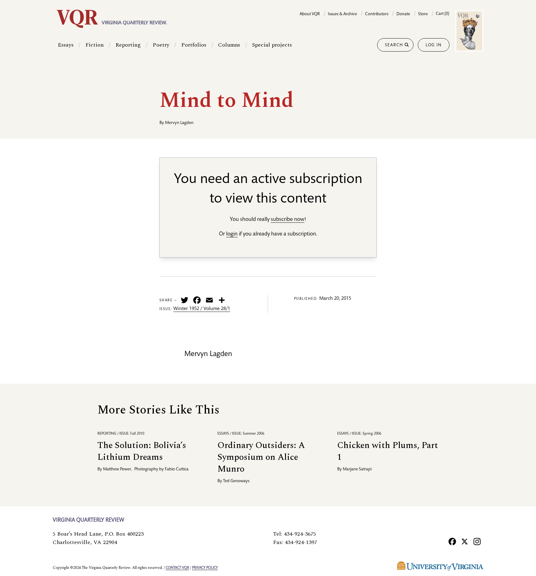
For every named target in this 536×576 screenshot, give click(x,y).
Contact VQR (177, 568)
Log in (434, 45)
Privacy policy (205, 568)
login (232, 234)
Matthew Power (117, 469)
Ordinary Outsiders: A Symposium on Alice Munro (261, 457)
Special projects (272, 45)
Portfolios (193, 45)
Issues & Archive (342, 14)
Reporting (128, 45)
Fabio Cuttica (177, 469)
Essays (66, 45)
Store (423, 14)
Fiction (94, 45)
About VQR (310, 14)
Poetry (161, 45)
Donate (403, 14)
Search (394, 45)
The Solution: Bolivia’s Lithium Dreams (141, 451)
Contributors (376, 14)
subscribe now (287, 219)
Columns (229, 45)
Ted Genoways (236, 481)
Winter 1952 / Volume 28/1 (201, 309)
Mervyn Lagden (179, 123)
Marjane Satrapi (357, 469)
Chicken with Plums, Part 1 (387, 451)
